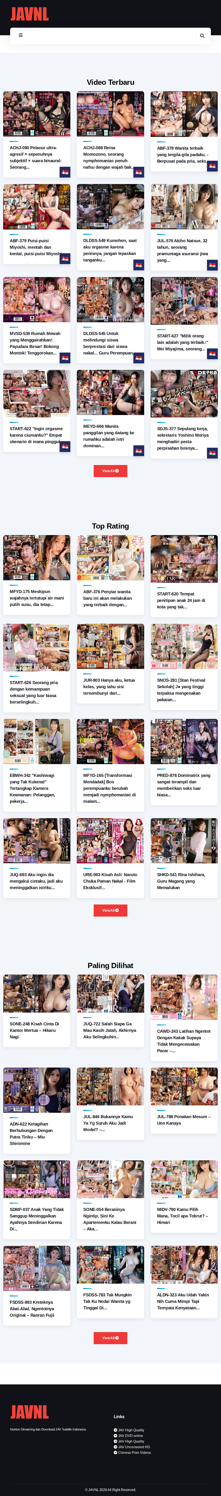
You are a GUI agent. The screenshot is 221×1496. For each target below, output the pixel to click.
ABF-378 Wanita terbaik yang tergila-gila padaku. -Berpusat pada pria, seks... (183, 155)
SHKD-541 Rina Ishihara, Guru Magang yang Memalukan (181, 881)
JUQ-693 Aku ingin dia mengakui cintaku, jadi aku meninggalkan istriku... (36, 881)
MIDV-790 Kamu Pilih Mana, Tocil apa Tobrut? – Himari (182, 1216)
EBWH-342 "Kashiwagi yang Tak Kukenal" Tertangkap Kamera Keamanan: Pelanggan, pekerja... (32, 788)
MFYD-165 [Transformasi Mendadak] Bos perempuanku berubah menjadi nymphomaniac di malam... (109, 788)
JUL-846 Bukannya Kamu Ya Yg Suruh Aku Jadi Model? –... (108, 1123)
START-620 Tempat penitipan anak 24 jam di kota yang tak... (181, 600)
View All (108, 471)
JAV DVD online (130, 1436)
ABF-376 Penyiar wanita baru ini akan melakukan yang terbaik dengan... (107, 598)
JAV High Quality (130, 1430)
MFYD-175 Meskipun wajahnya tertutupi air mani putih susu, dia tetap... (37, 598)
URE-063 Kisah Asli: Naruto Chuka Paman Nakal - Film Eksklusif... (110, 881)
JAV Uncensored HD (133, 1447)
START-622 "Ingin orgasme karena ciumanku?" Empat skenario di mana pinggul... (36, 435)
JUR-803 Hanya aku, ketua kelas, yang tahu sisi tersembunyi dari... (109, 687)
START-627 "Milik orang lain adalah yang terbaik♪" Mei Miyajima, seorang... (182, 342)
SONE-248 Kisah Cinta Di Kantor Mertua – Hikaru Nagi (34, 1030)
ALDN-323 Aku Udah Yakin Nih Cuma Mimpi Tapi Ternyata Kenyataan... (183, 1301)
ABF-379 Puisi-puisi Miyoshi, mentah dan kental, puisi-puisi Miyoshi (36, 247)
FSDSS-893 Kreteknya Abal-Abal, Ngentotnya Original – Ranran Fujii (32, 1309)
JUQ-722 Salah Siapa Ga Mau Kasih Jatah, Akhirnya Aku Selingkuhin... (109, 1030)
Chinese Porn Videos (134, 1452)
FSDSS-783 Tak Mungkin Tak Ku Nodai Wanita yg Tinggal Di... (107, 1301)
